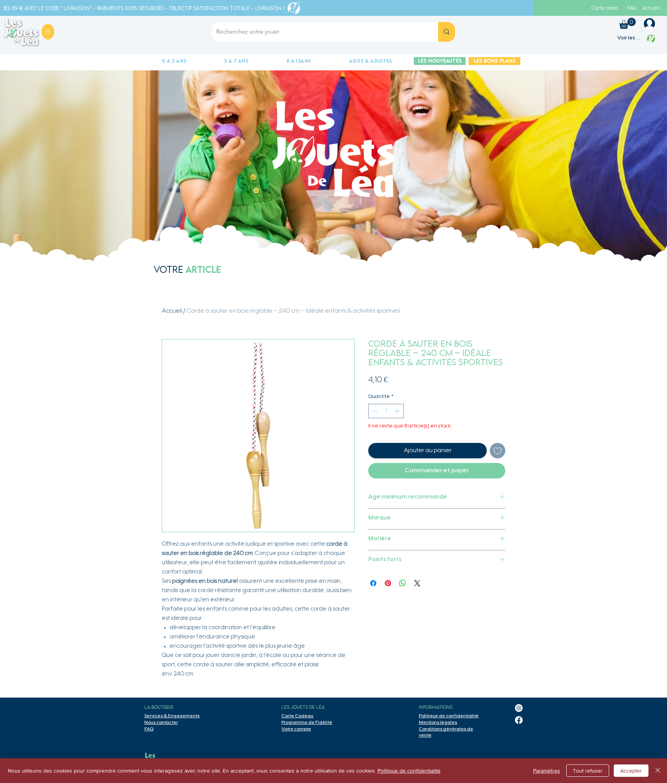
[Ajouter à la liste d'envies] (497, 450)
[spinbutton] (386, 411)
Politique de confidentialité (409, 771)
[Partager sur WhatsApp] (402, 583)
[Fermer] (657, 770)
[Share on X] (417, 583)
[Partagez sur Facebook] (373, 583)
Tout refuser (588, 771)
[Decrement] (374, 411)
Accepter (631, 771)
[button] (47, 32)
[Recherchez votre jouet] (446, 32)
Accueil (172, 311)
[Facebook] (519, 720)
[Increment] (398, 411)
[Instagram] (519, 708)
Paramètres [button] (546, 771)
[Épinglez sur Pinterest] (388, 583)
